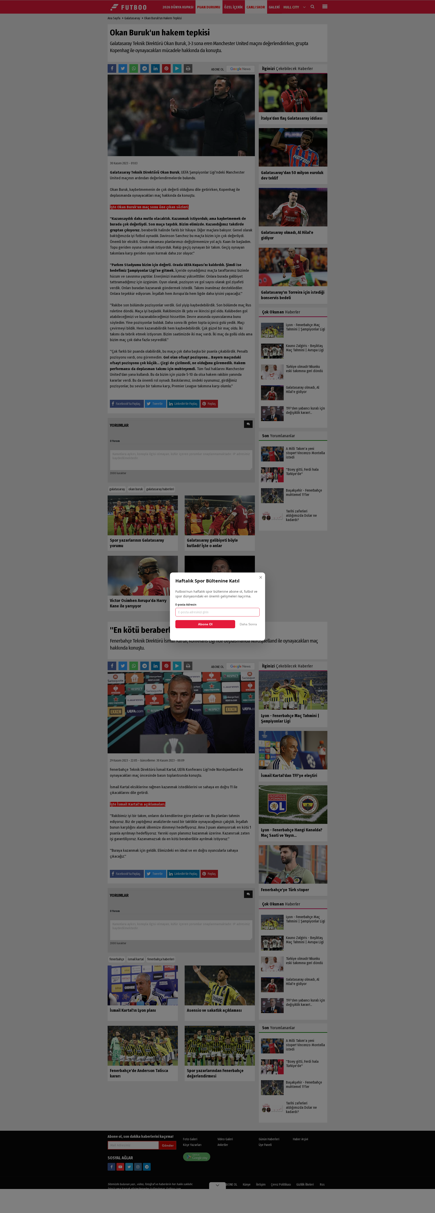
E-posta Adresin (185, 604)
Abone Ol (205, 624)
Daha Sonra (248, 624)
